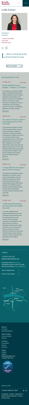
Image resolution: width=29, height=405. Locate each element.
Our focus (4, 341)
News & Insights (6, 334)
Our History (4, 329)
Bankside (17, 262)
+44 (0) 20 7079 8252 (8, 38)
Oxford (24, 266)
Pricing (20, 396)
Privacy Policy (6, 398)
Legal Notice (18, 394)
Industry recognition (7, 336)
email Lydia (5, 40)
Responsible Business (7, 331)
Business (4, 345)
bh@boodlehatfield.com (10, 259)
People (4, 350)
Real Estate (4, 347)
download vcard (6, 42)
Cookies (11, 394)
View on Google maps (8, 270)
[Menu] (26, 3)
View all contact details (8, 274)
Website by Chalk (6, 385)
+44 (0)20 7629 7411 (8, 256)
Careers (4, 352)
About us (4, 327)
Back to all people (12, 66)
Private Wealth (5, 343)
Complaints (5, 394)
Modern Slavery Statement (9, 396)
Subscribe (4, 338)
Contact (4, 354)
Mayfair (17, 266)
